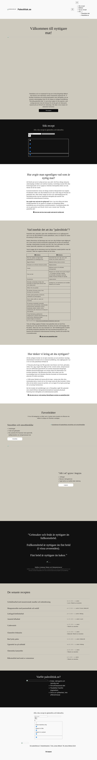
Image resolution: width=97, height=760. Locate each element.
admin (77, 601)
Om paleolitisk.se (34, 745)
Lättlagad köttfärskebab (15, 614)
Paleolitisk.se (24, 9)
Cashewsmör (11, 625)
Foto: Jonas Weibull (56, 745)
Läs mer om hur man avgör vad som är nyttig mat (49, 212)
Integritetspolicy (45, 745)
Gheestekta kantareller (15, 651)
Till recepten (48, 110)
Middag (81, 613)
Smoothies (14, 438)
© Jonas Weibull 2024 (69, 745)
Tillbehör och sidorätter (76, 603)
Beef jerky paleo (13, 639)
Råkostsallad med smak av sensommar (20, 658)
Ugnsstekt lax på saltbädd (16, 644)
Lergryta (66, 485)
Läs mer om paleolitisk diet (49, 336)
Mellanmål (86, 608)
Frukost (81, 608)
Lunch (68, 603)
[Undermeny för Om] (81, 11)
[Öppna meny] (72, 9)
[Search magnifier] (29, 136)
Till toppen (48, 751)
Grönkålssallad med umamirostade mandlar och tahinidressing (28, 602)
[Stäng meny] (77, 2)
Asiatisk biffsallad (13, 619)
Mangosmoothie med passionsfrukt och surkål (23, 608)
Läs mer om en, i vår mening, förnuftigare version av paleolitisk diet (49, 395)
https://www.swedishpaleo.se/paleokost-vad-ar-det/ (48, 320)
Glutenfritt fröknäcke (14, 633)
